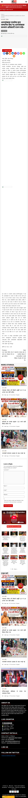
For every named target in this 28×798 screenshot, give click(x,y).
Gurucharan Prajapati (15, 394)
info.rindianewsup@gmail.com (12, 741)
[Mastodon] (18, 53)
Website (5, 494)
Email (5, 490)
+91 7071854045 (9, 739)
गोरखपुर (7, 19)
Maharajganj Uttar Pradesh (15, 737)
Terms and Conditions (19, 785)
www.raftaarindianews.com (13, 743)
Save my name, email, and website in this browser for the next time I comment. (13, 501)
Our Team (14, 789)
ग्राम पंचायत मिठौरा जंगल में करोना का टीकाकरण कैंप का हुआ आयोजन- (8, 353)
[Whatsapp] (24, 53)
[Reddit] (10, 53)
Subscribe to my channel (15, 526)
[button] (15, 530)
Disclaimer (4, 787)
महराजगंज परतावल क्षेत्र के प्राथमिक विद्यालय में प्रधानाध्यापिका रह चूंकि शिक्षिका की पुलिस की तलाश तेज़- (20, 355)
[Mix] (21, 53)
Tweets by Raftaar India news (8, 755)
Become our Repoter (20, 787)
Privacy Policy (11, 787)
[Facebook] (4, 53)
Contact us (5, 785)
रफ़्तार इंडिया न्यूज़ (11, 33)
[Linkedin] (12, 53)
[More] (14, 56)
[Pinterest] (15, 53)
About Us (11, 785)
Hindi (5, 796)
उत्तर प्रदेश (3, 19)
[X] (7, 53)
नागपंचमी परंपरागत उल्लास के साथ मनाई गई (13, 453)
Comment (6, 469)
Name (5, 485)
